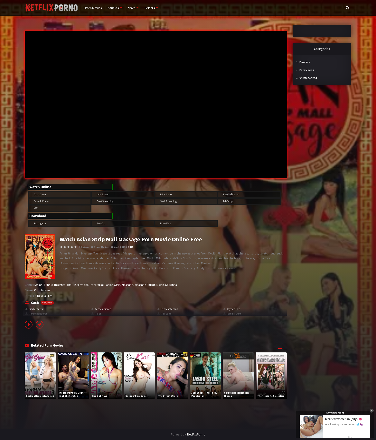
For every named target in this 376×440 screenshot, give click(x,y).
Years (131, 8)
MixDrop (228, 201)
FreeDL (100, 223)
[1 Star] (61, 247)
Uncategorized (308, 78)
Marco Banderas (38, 313)
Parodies (304, 62)
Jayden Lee (233, 309)
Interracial (81, 285)
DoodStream (40, 194)
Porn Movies (93, 8)
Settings (171, 285)
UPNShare (166, 194)
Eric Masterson (169, 309)
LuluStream (102, 194)
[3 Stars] (68, 247)
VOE (35, 208)
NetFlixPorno (196, 434)
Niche (160, 285)
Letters (150, 8)
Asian (38, 285)
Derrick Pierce (103, 309)
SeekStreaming (104, 201)
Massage (127, 285)
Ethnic (48, 285)
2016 (130, 246)
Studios (113, 8)
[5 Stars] (75, 247)
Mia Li (98, 313)
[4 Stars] (72, 247)
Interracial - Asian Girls (104, 285)
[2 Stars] (65, 247)
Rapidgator (39, 223)
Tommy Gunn (234, 313)
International (63, 285)
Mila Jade (166, 313)
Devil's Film (44, 296)
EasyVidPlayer (231, 194)
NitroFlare (165, 223)
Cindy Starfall (36, 309)
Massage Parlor (145, 285)
